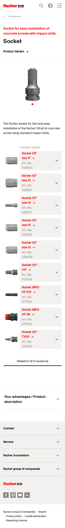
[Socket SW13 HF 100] (11, 295)
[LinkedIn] (27, 495)
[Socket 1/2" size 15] (11, 228)
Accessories (14, 16)
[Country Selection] (50, 5)
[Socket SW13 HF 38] (11, 317)
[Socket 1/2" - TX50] (11, 339)
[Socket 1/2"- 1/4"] (11, 272)
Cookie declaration (35, 516)
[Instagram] (13, 495)
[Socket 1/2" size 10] (11, 205)
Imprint (42, 511)
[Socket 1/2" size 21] (11, 183)
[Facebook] (6, 495)
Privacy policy (14, 516)
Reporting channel (16, 520)
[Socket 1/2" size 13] (11, 250)
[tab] (32, 104)
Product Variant (13, 51)
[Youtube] (20, 495)
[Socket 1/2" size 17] (11, 161)
